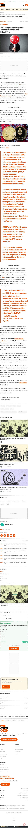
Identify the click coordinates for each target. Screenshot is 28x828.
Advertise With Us (4, 767)
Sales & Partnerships (4, 771)
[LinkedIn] (8, 535)
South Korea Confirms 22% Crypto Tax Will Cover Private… (15, 548)
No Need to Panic (7, 618)
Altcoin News (3, 21)
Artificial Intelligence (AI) (20, 716)
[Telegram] (11, 535)
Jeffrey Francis (9, 524)
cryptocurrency (16, 501)
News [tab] (2, 720)
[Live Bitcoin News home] (3, 5)
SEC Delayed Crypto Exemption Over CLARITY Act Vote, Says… (15, 551)
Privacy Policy (17, 746)
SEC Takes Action (7, 616)
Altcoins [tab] (8, 720)
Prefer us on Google (5, 529)
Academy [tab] (14, 720)
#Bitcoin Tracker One (11, 406)
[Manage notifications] (24, 824)
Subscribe (5, 686)
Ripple (8, 504)
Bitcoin (2, 9)
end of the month (23, 382)
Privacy (14, 820)
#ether (18, 406)
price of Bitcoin (19, 85)
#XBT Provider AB (22, 411)
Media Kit (2, 764)
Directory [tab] (21, 720)
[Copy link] (14, 535)
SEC (1, 580)
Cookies (14, 823)
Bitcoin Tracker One (4, 573)
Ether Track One (3, 578)
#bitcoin (2, 406)
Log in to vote (14, 648)
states (7, 147)
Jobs (1, 758)
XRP (17, 9)
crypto (2, 504)
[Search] (23, 5)
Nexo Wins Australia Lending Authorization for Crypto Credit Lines (15, 559)
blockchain (9, 501)
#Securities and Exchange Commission (9, 411)
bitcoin (1, 571)
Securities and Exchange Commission (8, 583)
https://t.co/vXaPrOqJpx (16, 311)
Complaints (17, 754)
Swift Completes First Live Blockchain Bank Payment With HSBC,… (15, 544)
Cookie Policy (17, 751)
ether (1, 576)
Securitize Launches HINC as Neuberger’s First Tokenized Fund (15, 563)
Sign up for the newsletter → (9, 739)
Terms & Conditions (19, 749)
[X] (1, 535)
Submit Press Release (4, 769)
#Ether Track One (4, 408)
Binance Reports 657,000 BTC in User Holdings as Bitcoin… (15, 555)
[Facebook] (5, 535)
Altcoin (13, 9)
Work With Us (3, 756)
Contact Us (2, 751)
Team (1, 749)
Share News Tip (3, 754)
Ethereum (8, 9)
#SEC (11, 408)
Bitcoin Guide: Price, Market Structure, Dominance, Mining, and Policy (12, 14)
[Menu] (26, 5)
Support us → (5, 784)
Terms (14, 817)
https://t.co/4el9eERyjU (11, 313)
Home (1, 12)
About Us (2, 746)
